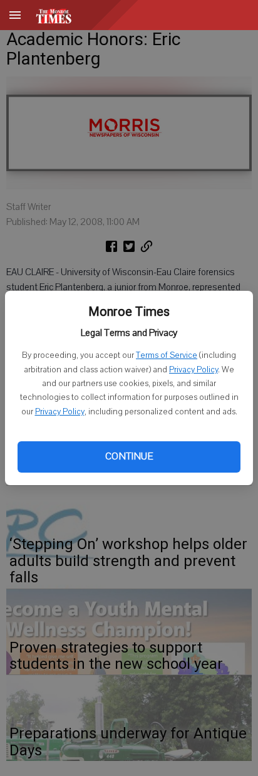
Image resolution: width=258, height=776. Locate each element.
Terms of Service (166, 355)
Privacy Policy (193, 369)
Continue (129, 456)
